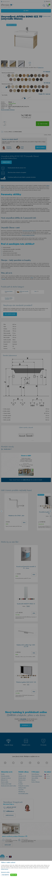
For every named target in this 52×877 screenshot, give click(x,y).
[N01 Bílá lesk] (5, 75)
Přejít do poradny (40, 147)
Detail (24, 522)
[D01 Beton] (8, 75)
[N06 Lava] (41, 79)
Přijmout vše (13, 874)
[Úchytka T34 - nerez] (28, 97)
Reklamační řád (4, 780)
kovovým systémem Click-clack (28, 235)
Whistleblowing (21, 791)
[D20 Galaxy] (39, 75)
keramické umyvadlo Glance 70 (29, 230)
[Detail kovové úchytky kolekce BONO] (13, 63)
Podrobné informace (4, 869)
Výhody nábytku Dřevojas (37, 776)
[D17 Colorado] (35, 75)
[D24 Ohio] (14, 79)
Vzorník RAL (20, 789)
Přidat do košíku (43, 123)
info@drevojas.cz (10, 811)
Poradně (3, 279)
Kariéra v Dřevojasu (36, 782)
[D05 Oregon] (16, 75)
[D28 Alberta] (29, 79)
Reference (34, 780)
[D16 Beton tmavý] (31, 75)
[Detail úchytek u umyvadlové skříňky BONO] (4, 63)
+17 (30, 677)
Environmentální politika (23, 793)
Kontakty (3, 774)
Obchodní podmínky (5, 776)
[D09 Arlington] (24, 75)
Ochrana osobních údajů (6, 783)
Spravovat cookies (5, 872)
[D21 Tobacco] (43, 75)
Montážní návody (22, 778)
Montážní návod (7, 449)
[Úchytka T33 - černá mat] (23, 97)
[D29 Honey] (33, 79)
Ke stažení (20, 783)
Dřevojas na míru (21, 780)
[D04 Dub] (12, 75)
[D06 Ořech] (20, 86)
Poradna (20, 774)
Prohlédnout (25, 725)
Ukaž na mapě (8, 844)
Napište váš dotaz (9, 815)
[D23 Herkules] (10, 79)
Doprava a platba (4, 782)
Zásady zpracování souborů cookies (8, 785)
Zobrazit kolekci (6, 162)
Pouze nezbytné (5, 874)
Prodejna (20, 782)
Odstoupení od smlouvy (6, 778)
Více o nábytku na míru (10, 314)
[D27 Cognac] (26, 79)
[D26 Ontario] (22, 79)
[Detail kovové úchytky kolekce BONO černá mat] (21, 63)
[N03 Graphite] (37, 79)
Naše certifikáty (35, 778)
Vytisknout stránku (47, 16)
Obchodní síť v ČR (22, 776)
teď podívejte (23, 719)
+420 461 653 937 (6, 1)
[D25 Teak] (18, 79)
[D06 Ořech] (20, 75)
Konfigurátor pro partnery (23, 785)
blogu (32, 277)
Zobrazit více (40, 67)
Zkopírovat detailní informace (8, 109)
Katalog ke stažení (22, 787)
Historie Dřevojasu (35, 774)
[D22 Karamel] (46, 75)
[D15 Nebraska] (27, 75)
